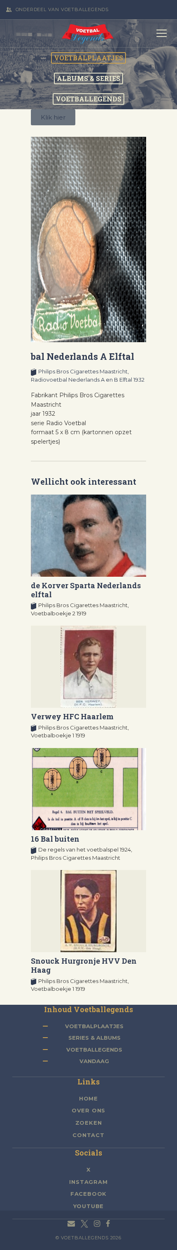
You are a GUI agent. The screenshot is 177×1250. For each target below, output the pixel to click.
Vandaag (94, 1061)
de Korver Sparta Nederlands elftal (86, 590)
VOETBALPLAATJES (88, 58)
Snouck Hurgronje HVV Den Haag (84, 965)
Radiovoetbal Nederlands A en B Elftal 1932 (87, 379)
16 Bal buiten (55, 838)
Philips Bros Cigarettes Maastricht (75, 857)
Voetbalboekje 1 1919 (58, 735)
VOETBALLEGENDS (88, 99)
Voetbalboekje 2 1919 (58, 613)
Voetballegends (94, 1049)
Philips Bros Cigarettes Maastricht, (83, 371)
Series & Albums (94, 1037)
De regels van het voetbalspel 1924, (85, 849)
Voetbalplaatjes (94, 1026)
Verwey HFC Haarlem (72, 716)
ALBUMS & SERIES (88, 78)
